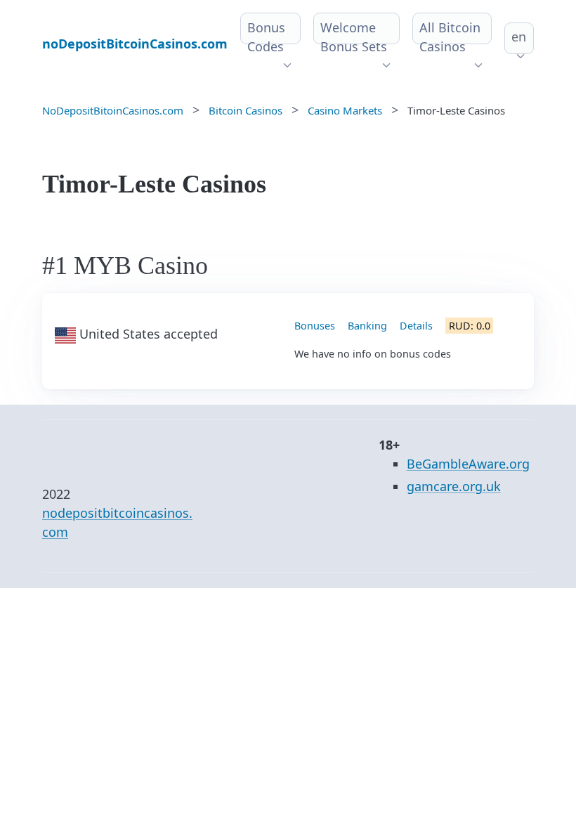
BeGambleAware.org (468, 463)
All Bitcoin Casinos (449, 37)
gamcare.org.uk (454, 486)
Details (416, 325)
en (518, 36)
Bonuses (314, 325)
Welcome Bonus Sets (353, 37)
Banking (367, 325)
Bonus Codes (266, 37)
